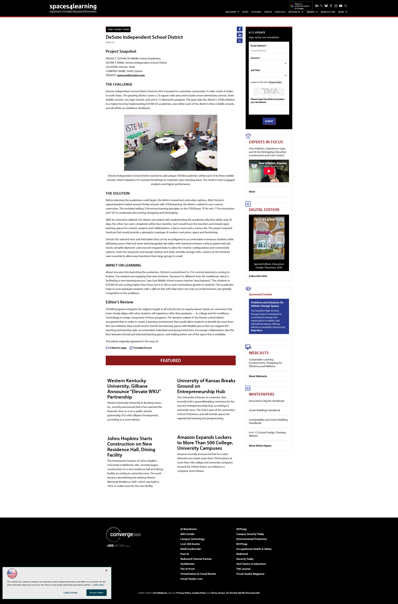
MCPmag (241, 544)
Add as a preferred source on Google (302, 6)
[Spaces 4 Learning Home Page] (73, 8)
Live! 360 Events (190, 544)
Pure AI (184, 554)
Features (256, 12)
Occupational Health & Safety (254, 549)
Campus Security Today (250, 534)
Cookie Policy (199, 592)
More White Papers (260, 445)
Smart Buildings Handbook (264, 410)
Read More (256, 330)
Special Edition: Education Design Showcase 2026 (269, 265)
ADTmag (241, 529)
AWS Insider (187, 534)
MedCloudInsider (190, 549)
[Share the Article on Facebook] (240, 29)
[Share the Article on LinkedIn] (240, 35)
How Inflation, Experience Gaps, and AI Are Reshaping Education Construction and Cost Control (267, 152)
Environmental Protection (251, 539)
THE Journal (243, 569)
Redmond (242, 554)
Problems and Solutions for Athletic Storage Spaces (267, 304)
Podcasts (280, 12)
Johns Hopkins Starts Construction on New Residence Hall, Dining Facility (131, 446)
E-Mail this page (118, 347)
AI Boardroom (188, 529)
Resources (295, 12)
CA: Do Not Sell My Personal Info (243, 592)
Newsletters (328, 12)
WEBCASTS (259, 352)
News (245, 12)
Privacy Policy (275, 82)
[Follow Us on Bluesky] (326, 5)
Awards (311, 12)
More (341, 12)
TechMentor (187, 564)
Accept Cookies (97, 592)
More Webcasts (258, 376)
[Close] (106, 570)
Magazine (231, 12)
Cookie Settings (70, 592)
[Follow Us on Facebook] (331, 5)
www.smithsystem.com (131, 75)
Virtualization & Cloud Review (198, 574)
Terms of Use (218, 592)
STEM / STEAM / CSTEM (118, 29)
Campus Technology (192, 539)
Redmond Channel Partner (196, 559)
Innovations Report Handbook (266, 401)
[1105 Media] (124, 563)
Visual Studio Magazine (250, 574)
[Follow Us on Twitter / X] (321, 6)
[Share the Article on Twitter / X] (240, 41)
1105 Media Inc (159, 592)
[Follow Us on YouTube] (340, 5)
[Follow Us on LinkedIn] (316, 5)
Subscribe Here (258, 276)
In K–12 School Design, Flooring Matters (267, 434)
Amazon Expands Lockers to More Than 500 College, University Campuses (205, 442)
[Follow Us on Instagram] (335, 5)
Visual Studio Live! (191, 579)
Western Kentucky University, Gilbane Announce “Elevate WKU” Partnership (134, 388)
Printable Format (143, 347)
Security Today (245, 559)
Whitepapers (261, 394)
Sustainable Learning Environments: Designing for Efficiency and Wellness (265, 363)
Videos (268, 12)
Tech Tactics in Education (251, 564)
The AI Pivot (187, 569)
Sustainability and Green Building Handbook (268, 421)
